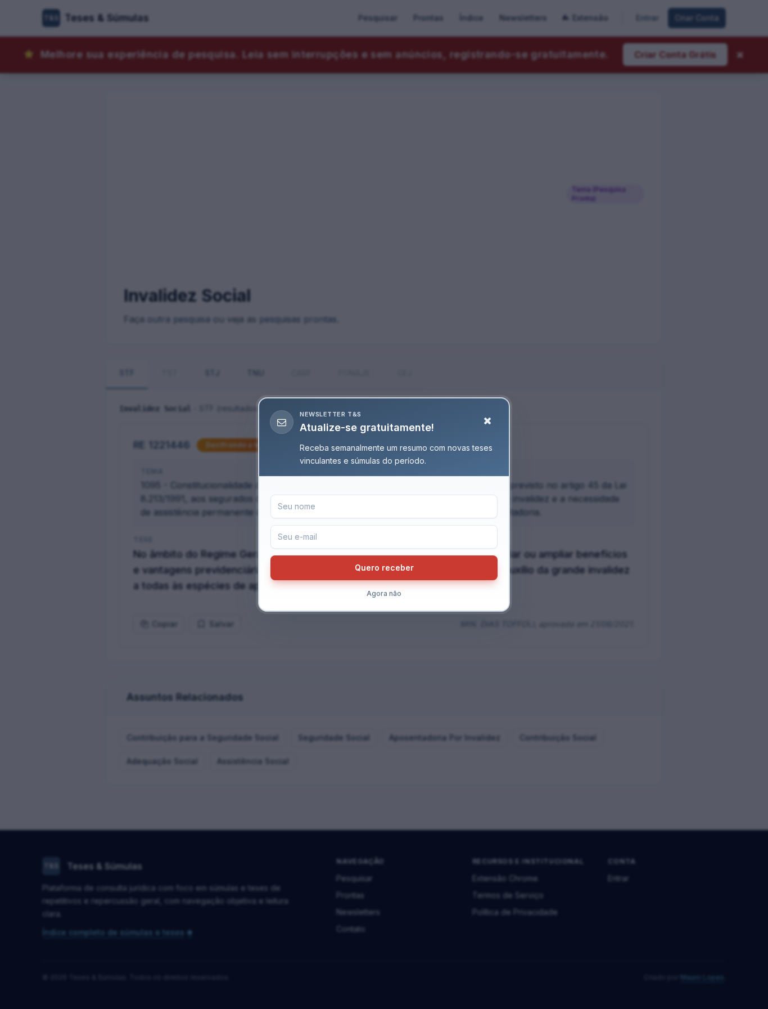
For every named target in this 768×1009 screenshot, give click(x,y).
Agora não (384, 593)
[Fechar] (487, 421)
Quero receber (384, 567)
